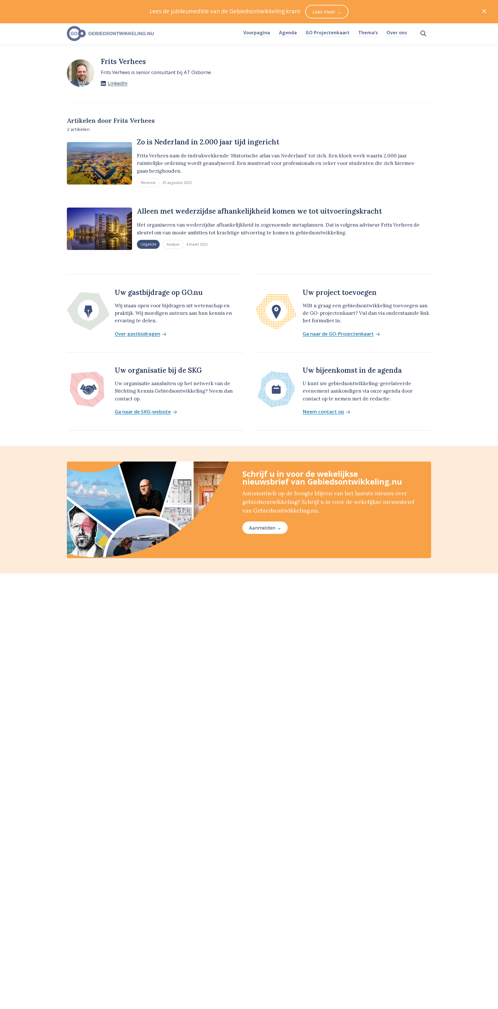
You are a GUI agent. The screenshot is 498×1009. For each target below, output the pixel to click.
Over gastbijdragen (137, 334)
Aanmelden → (265, 527)
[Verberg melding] (484, 11)
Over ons (396, 32)
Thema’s (368, 32)
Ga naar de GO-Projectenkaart (338, 334)
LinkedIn (117, 83)
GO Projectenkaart (327, 32)
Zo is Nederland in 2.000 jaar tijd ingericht (208, 142)
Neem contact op (323, 412)
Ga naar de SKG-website (143, 412)
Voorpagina (256, 32)
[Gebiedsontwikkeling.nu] (152, 33)
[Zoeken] (423, 33)
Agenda (288, 32)
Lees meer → (327, 11)
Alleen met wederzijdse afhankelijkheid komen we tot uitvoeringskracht (259, 211)
